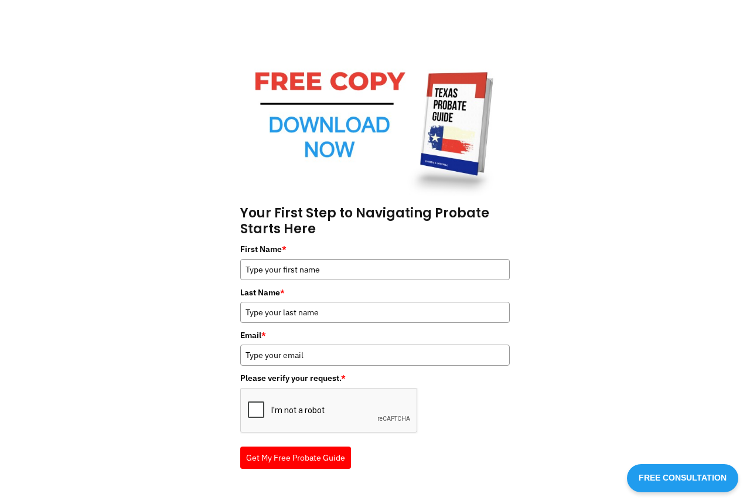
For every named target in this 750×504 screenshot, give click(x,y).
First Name (263, 249)
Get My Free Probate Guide (295, 457)
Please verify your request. (293, 378)
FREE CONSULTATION (683, 477)
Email (253, 335)
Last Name (262, 292)
